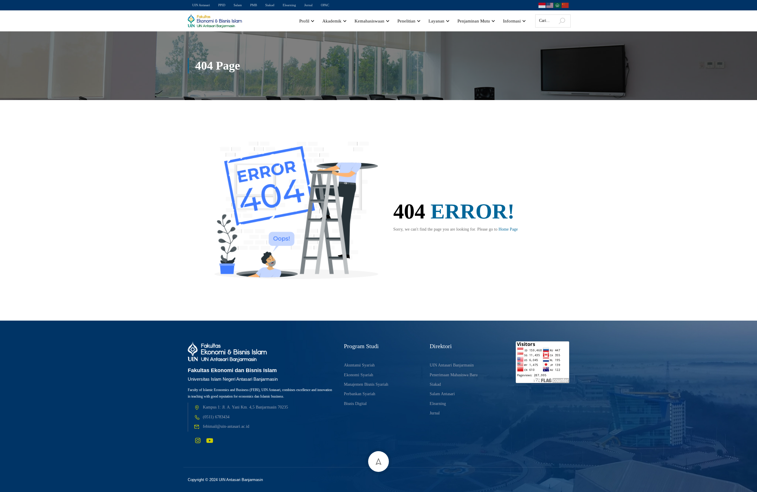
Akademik (332, 21)
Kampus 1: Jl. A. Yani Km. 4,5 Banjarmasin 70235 (245, 407)
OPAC (325, 5)
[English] (550, 4)
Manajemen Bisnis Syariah (366, 384)
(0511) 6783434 (216, 417)
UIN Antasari (201, 5)
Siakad (269, 5)
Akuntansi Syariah (359, 365)
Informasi (512, 21)
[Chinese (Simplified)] (565, 4)
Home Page (508, 229)
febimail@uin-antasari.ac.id (226, 426)
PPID (221, 5)
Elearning (289, 5)
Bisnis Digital (355, 403)
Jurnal (308, 5)
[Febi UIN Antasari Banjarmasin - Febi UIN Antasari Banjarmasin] (215, 21)
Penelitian (406, 21)
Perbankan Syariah (359, 394)
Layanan (436, 21)
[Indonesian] (542, 4)
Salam (238, 5)
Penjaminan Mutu (473, 21)
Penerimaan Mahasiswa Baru (454, 375)
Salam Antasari (442, 394)
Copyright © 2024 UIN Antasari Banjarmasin (225, 479)
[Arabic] (558, 4)
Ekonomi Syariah (358, 375)
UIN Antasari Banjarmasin (452, 365)
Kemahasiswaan (369, 21)
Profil (304, 21)
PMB (253, 5)
